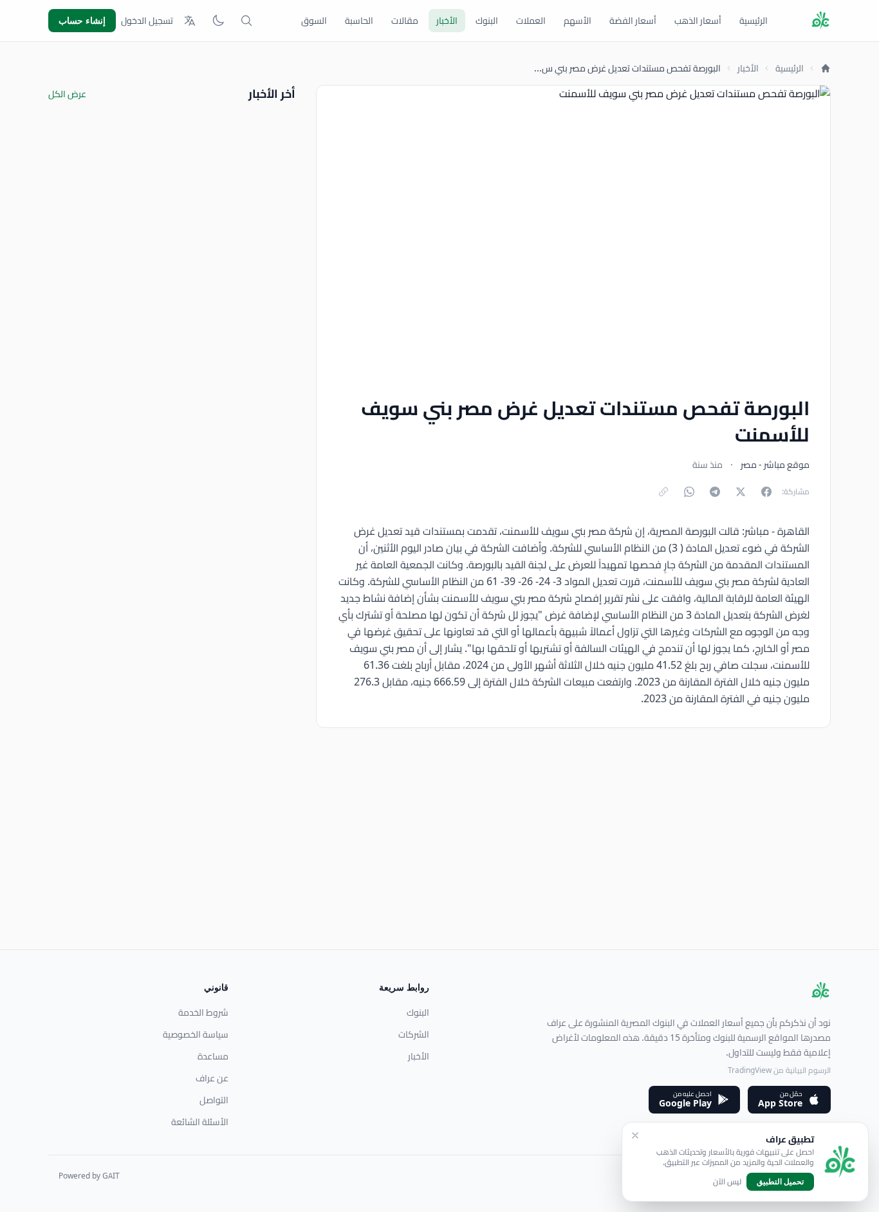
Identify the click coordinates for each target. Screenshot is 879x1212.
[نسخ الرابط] (663, 491)
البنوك (487, 20)
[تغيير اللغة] (189, 20)
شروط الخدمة (203, 1012)
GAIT (111, 1175)
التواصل (213, 1100)
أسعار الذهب (697, 20)
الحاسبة (359, 20)
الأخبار (447, 20)
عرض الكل (67, 94)
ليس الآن (727, 1182)
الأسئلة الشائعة (199, 1122)
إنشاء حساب (82, 20)
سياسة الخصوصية (195, 1034)
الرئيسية (753, 20)
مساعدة (213, 1056)
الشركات (413, 1034)
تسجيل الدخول (147, 20)
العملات (531, 20)
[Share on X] (740, 491)
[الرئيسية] (825, 68)
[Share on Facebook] (766, 491)
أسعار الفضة (632, 20)
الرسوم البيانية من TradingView (779, 1070)
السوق (314, 20)
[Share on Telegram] (715, 491)
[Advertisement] (445, 859)
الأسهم (577, 20)
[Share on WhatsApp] (689, 491)
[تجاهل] (635, 1135)
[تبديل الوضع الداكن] (218, 20)
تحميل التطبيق (780, 1181)
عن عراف (212, 1078)
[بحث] (246, 20)
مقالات (404, 20)
